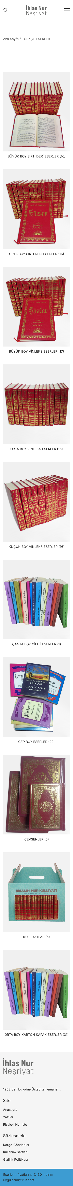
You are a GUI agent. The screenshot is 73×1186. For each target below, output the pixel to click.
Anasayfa (10, 1110)
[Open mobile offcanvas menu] (67, 10)
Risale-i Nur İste (15, 1124)
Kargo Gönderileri (16, 1145)
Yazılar (8, 1117)
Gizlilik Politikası (15, 1159)
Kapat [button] (29, 1180)
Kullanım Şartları (15, 1152)
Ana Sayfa (11, 39)
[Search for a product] (5, 10)
